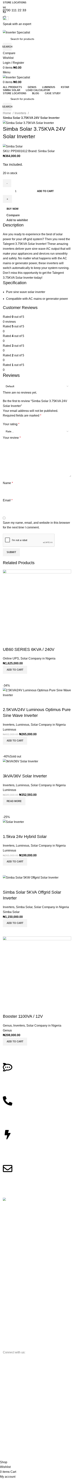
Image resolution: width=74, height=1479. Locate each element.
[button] (15, 670)
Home (7, 113)
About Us (8, 1215)
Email (8, 500)
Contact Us (9, 1221)
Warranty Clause (13, 1311)
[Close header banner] (4, 1378)
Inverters (21, 113)
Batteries (8, 1256)
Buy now (12, 208)
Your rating (11, 424)
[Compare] (7, 678)
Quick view (18, 678)
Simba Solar (46, 151)
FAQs (6, 1298)
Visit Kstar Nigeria (13, 1346)
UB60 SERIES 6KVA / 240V (28, 649)
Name (8, 483)
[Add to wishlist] (7, 642)
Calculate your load (20, 1143)
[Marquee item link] (37, 1421)
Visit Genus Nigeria (14, 1340)
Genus (7, 1025)
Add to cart (45, 191)
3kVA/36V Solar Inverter (25, 776)
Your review (12, 437)
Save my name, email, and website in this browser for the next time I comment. (36, 525)
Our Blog (8, 1228)
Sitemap (8, 1234)
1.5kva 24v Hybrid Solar (25, 836)
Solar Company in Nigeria (37, 658)
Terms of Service (13, 1317)
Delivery (8, 1305)
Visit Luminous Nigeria (16, 1333)
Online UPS (11, 658)
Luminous (22, 724)
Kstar (6, 1276)
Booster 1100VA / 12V (23, 1016)
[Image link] (16, 1199)
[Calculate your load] (7, 1134)
